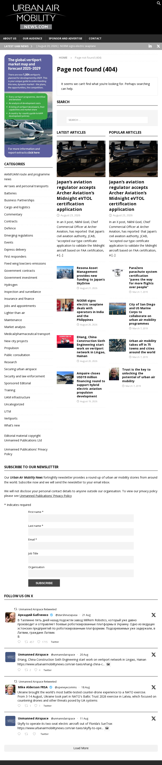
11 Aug (84, 718)
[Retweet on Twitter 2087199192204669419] (27, 734)
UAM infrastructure (17, 397)
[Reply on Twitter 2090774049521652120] (20, 642)
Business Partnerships (19, 200)
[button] (159, 4)
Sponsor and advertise (65, 38)
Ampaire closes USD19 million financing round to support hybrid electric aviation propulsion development (91, 384)
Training (9, 390)
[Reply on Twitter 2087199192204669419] (20, 734)
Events (8, 242)
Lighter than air (14, 313)
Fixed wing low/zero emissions (25, 263)
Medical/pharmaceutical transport (27, 334)
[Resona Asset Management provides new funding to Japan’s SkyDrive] (65, 272)
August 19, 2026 (88, 401)
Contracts (11, 221)
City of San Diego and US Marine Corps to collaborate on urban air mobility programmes (142, 313)
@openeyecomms (66, 687)
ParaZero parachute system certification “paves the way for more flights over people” (143, 277)
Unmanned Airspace (33, 654)
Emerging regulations (18, 235)
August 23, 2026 (70, 215)
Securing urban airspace (20, 369)
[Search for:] (107, 120)
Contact (95, 38)
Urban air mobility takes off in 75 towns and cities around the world (142, 346)
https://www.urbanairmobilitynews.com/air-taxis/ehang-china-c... (61, 664)
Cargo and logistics (17, 207)
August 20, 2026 (88, 324)
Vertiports (11, 418)
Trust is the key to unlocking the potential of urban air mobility (138, 375)
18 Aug (85, 687)
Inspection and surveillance (22, 292)
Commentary (13, 214)
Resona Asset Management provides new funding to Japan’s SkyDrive (91, 275)
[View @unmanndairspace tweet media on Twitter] (108, 664)
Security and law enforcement (24, 376)
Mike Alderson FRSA (33, 687)
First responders (15, 256)
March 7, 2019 (140, 291)
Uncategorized (14, 404)
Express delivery (15, 249)
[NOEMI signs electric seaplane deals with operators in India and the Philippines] (65, 305)
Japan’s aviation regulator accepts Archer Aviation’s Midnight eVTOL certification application (76, 195)
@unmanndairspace (63, 654)
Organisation (36, 567)
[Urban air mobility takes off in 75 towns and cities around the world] (117, 345)
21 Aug (86, 615)
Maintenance (13, 320)
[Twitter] (158, 46)
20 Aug (84, 654)
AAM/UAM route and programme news (27, 176)
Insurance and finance (19, 299)
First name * (35, 512)
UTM (7, 411)
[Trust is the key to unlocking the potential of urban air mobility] (114, 374)
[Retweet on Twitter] (15, 609)
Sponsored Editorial (17, 383)
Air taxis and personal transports (26, 186)
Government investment (20, 278)
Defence (10, 228)
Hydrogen (11, 285)
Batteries (10, 193)
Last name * (35, 526)
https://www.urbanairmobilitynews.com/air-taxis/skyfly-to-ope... (60, 728)
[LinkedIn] (150, 46)
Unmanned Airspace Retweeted (38, 609)
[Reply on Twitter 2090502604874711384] (20, 670)
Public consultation (17, 355)
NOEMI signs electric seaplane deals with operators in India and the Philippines (90, 310)
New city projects (16, 341)
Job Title (33, 553)
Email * (32, 539)
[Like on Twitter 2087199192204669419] (35, 734)
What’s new (12, 425)
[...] (61, 255)
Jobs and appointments (20, 306)
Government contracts (19, 271)
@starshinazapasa (66, 615)
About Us (9, 38)
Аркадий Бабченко (33, 615)
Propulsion (11, 348)
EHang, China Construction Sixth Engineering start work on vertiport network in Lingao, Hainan (91, 346)
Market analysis (15, 327)
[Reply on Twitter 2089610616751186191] (20, 706)
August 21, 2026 (88, 288)
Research (10, 362)
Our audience (32, 38)
